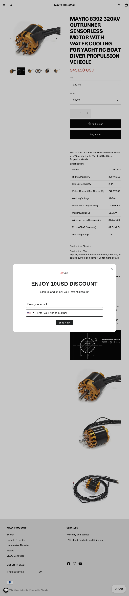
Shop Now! (64, 322)
